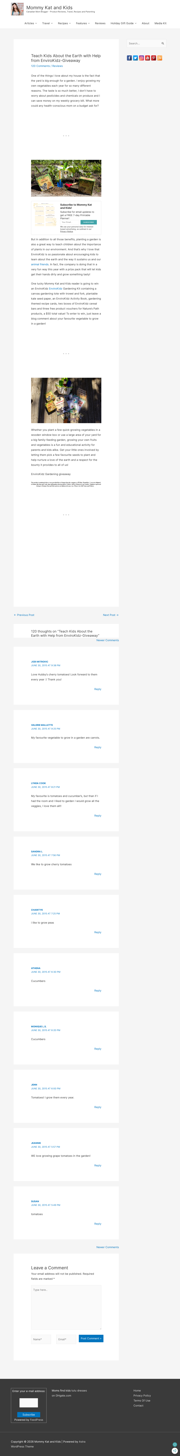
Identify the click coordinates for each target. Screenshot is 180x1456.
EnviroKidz (55, 288)
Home (137, 1390)
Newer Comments (107, 640)
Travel (46, 23)
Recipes (63, 23)
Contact (138, 1405)
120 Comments (40, 66)
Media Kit (160, 23)
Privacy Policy (142, 1395)
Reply (97, 689)
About (145, 23)
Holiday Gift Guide (122, 23)
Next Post (111, 615)
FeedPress (36, 1419)
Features (81, 23)
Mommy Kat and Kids (49, 7)
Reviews (100, 23)
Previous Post (24, 615)
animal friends (39, 264)
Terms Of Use (141, 1400)
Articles (29, 23)
